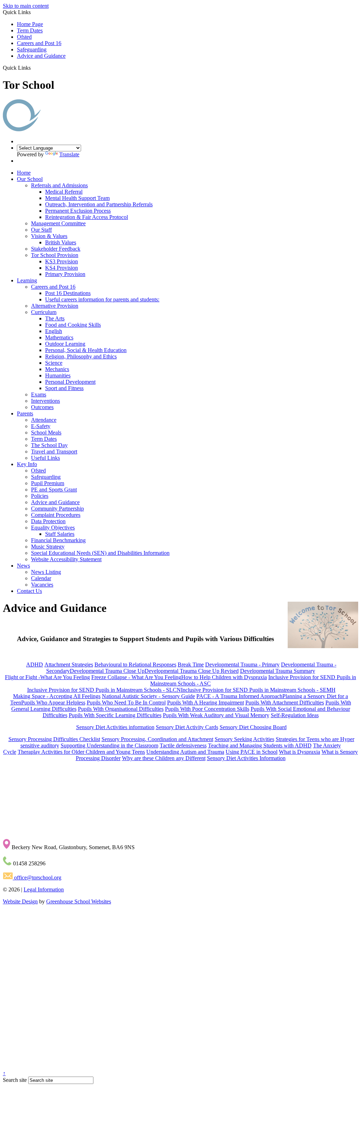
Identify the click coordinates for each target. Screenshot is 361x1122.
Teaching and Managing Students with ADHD (260, 745)
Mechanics (57, 369)
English (53, 331)
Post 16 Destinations (68, 293)
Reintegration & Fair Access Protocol (86, 217)
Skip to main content (26, 6)
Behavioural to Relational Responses (135, 664)
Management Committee (58, 223)
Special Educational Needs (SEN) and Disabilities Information (100, 553)
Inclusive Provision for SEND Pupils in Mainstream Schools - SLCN (104, 690)
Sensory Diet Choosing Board (253, 727)
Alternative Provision (54, 306)
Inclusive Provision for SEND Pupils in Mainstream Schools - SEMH (258, 690)
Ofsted (24, 37)
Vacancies (42, 585)
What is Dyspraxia (299, 752)
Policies (39, 496)
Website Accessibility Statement (66, 559)
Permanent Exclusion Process (78, 211)
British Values (60, 242)
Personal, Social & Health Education (86, 350)
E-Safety (40, 426)
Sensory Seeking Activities (244, 739)
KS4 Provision (61, 268)
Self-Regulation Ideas (295, 715)
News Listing (46, 572)
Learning (27, 280)
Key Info (27, 464)
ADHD (34, 664)
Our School (30, 179)
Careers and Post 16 (39, 43)
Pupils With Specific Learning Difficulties (115, 715)
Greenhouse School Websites (78, 901)
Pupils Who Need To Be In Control (126, 703)
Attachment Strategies (68, 664)
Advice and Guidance (41, 56)
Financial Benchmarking (58, 540)
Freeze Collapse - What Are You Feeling (136, 677)
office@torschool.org (37, 877)
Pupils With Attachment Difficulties (284, 703)
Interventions (45, 401)
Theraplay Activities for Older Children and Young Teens (81, 752)
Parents (25, 413)
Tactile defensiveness (183, 745)
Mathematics (59, 337)
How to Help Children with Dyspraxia (224, 677)
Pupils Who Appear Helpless (53, 703)
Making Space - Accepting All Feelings (56, 696)
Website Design (20, 901)
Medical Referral (63, 192)
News (23, 566)
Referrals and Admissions (59, 185)
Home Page (30, 24)
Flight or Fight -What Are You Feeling (47, 677)
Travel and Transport (54, 452)
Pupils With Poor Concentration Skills (207, 709)
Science (53, 363)
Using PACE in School (251, 752)
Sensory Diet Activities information (115, 727)
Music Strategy (48, 547)
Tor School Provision (54, 255)
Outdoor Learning (65, 344)
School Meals (46, 432)
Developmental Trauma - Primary (242, 664)
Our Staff (41, 230)
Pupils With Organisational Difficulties (121, 709)
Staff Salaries (59, 534)
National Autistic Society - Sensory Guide (148, 696)
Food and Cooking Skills (73, 325)
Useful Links (45, 458)
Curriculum (43, 312)
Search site (15, 1080)
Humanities (58, 375)
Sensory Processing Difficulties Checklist (54, 739)
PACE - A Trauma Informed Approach (239, 696)
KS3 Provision (61, 261)
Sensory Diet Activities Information (246, 758)
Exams (38, 394)
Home (24, 173)
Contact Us (29, 591)
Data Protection (48, 521)
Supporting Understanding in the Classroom (109, 745)
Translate (69, 154)
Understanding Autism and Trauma (185, 752)
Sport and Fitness (64, 388)
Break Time (191, 664)
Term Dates (30, 30)
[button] (33, 67)
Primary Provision (65, 274)
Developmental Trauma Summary (277, 671)
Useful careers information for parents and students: (102, 299)
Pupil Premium (47, 483)
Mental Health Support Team (77, 198)
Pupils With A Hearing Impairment (205, 703)
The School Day (49, 445)
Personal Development (70, 382)
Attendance (43, 420)
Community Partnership (57, 509)
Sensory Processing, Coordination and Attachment (157, 739)
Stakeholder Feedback (55, 249)
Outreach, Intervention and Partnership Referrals (99, 204)
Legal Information (44, 889)
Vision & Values (49, 236)
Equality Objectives (53, 528)
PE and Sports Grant (54, 490)
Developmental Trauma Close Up (107, 671)
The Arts (55, 318)
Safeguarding (32, 49)
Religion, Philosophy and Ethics (81, 356)
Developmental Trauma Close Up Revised (192, 671)
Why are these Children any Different (164, 758)
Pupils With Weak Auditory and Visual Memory (216, 715)
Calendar (41, 578)
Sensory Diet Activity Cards (187, 727)
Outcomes (42, 407)
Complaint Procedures (55, 515)
